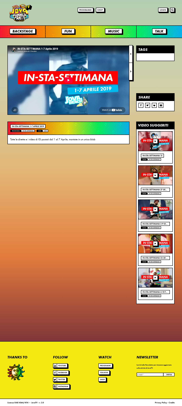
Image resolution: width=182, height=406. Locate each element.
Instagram (63, 386)
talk (159, 31)
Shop (100, 10)
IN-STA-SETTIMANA (28, 131)
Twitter (61, 379)
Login (163, 10)
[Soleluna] (16, 372)
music (113, 31)
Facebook (62, 373)
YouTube (62, 366)
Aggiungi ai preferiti (154, 105)
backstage (23, 31)
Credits (172, 402)
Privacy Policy (161, 402)
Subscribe (160, 105)
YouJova (104, 373)
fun (68, 31)
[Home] (13, 13)
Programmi (85, 10)
